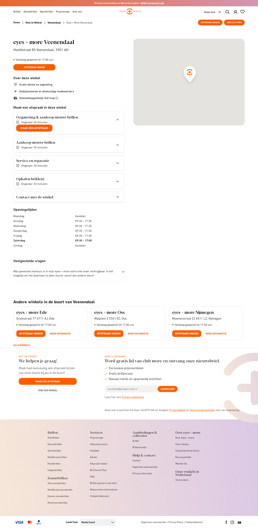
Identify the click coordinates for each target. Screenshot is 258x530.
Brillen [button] (17, 11)
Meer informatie (60, 333)
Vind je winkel (33, 22)
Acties (136, 440)
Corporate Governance (187, 450)
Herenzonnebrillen (58, 502)
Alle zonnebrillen (57, 483)
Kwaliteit (94, 450)
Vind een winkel (48, 390)
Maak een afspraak (34, 128)
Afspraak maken (210, 22)
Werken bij (181, 463)
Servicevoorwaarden (202, 410)
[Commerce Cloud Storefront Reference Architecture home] (130, 13)
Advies (93, 457)
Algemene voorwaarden (145, 467)
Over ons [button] (77, 11)
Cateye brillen (55, 470)
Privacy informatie (142, 473)
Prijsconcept (96, 437)
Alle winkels (21, 345)
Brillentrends (140, 447)
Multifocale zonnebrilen (60, 489)
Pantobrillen (54, 463)
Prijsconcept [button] (63, 11)
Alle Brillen (53, 437)
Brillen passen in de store (103, 483)
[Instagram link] (232, 522)
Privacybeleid (177, 410)
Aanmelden (168, 389)
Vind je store (234, 22)
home (16, 22)
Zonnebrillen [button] (30, 11)
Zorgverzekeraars (99, 496)
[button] (235, 12)
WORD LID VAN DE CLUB (152, 3)
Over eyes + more (184, 437)
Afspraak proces (99, 444)
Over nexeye (181, 444)
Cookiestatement (194, 522)
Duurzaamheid (183, 457)
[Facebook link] (226, 522)
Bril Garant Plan (98, 470)
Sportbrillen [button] (46, 11)
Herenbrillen (54, 450)
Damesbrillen (55, 444)
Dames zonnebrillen (58, 496)
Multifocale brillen (57, 457)
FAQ (92, 476)
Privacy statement (133, 397)
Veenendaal (54, 22)
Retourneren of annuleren (104, 489)
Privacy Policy (175, 522)
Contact (136, 460)
